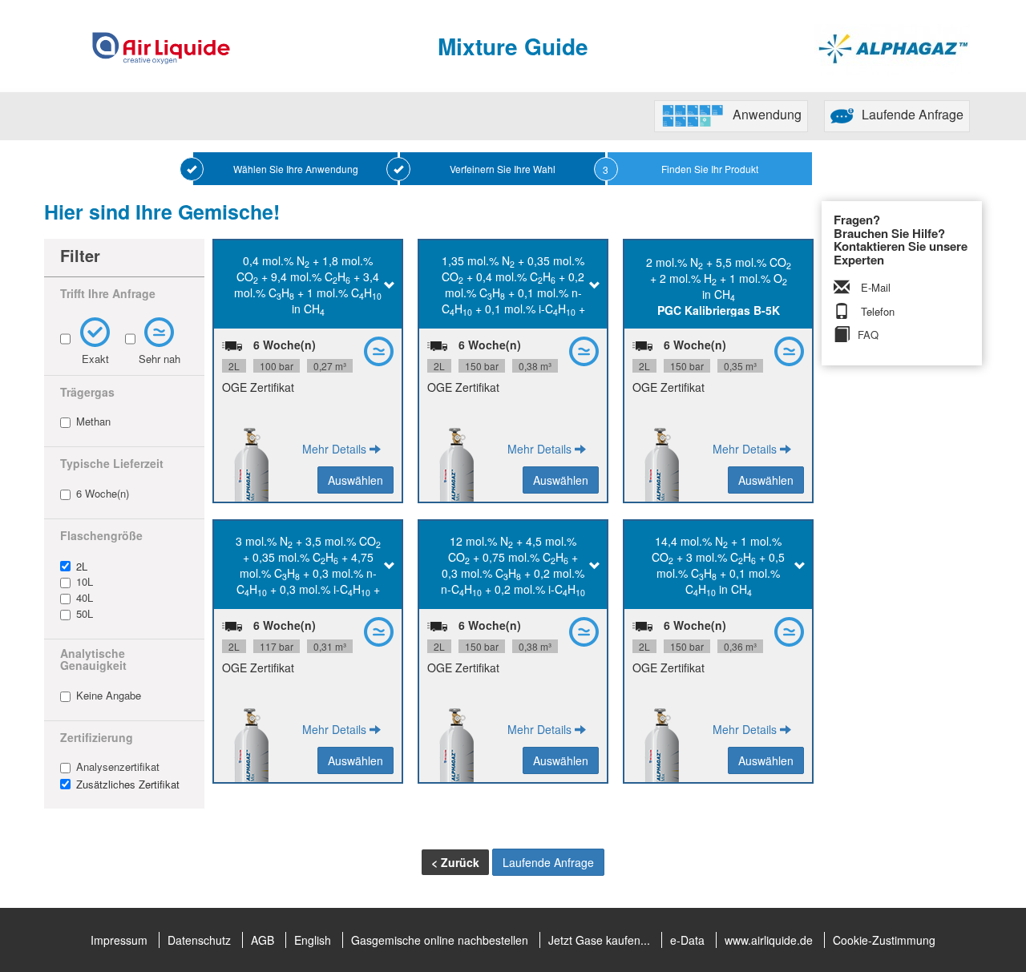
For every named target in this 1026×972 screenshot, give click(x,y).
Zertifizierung (96, 738)
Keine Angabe (108, 695)
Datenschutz (199, 940)
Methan (93, 421)
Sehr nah (159, 358)
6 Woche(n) (102, 493)
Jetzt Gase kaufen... (599, 940)
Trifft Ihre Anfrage (108, 294)
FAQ (868, 334)
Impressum (119, 940)
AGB (262, 940)
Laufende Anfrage (912, 114)
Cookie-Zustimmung (884, 940)
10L (84, 582)
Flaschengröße (101, 536)
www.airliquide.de (769, 940)
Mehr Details (336, 449)
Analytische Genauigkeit (93, 659)
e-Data (687, 940)
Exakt (95, 358)
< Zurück (455, 862)
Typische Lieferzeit (112, 464)
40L (84, 598)
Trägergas (87, 392)
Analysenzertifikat (118, 767)
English (312, 940)
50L (84, 614)
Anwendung (767, 114)
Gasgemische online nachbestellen (439, 940)
